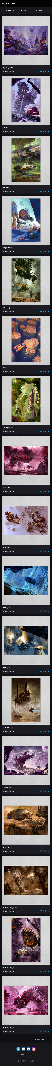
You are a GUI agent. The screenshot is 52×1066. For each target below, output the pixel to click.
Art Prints (24, 10)
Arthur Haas (8, 3)
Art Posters (10, 10)
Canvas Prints (39, 10)
